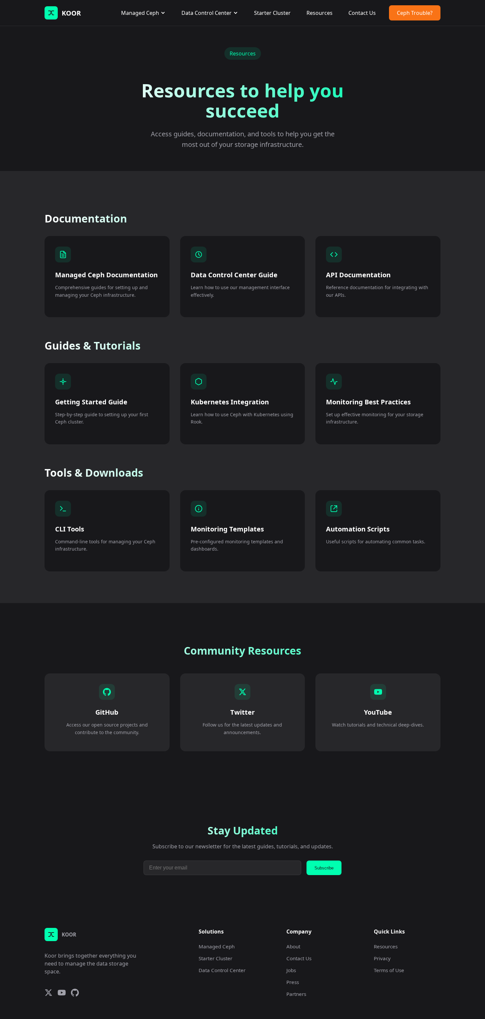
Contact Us (362, 13)
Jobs (291, 970)
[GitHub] (75, 993)
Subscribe (324, 868)
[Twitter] (48, 993)
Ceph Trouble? (415, 13)
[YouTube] (62, 993)
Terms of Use (389, 970)
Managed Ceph (140, 13)
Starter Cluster (272, 13)
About (293, 946)
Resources (320, 13)
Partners (296, 994)
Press (292, 982)
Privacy (382, 958)
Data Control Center (206, 13)
